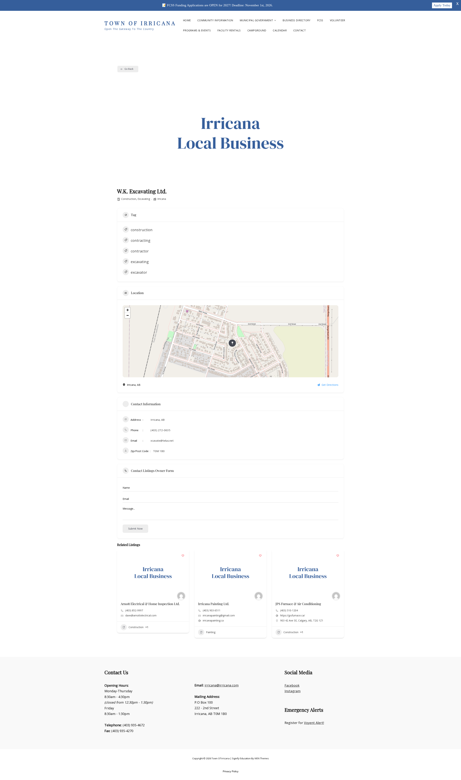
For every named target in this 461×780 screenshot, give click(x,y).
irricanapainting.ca (213, 620)
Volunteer (337, 20)
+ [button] (127, 310)
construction (142, 229)
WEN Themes (261, 758)
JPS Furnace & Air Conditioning (298, 604)
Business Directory (296, 20)
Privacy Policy (230, 771)
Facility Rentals (229, 30)
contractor (140, 251)
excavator (139, 272)
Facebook (292, 685)
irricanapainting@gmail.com (219, 615)
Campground (256, 30)
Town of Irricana (140, 23)
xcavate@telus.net (162, 440)
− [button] (127, 315)
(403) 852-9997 (134, 610)
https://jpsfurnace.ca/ (292, 615)
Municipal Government (256, 20)
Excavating (144, 199)
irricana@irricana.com (222, 685)
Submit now (135, 528)
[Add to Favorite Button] (182, 555)
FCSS (320, 20)
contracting (140, 240)
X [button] (457, 4)
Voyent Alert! (314, 723)
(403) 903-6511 (211, 610)
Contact (299, 30)
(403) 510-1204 (289, 610)
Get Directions (330, 384)
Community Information (215, 20)
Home (187, 20)
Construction (128, 199)
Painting (210, 632)
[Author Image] (181, 596)
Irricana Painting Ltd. (213, 604)
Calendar (280, 30)
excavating (140, 261)
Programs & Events (197, 30)
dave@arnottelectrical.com (140, 615)
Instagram (293, 691)
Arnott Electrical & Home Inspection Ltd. (150, 604)
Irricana (161, 199)
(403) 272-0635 (160, 430)
